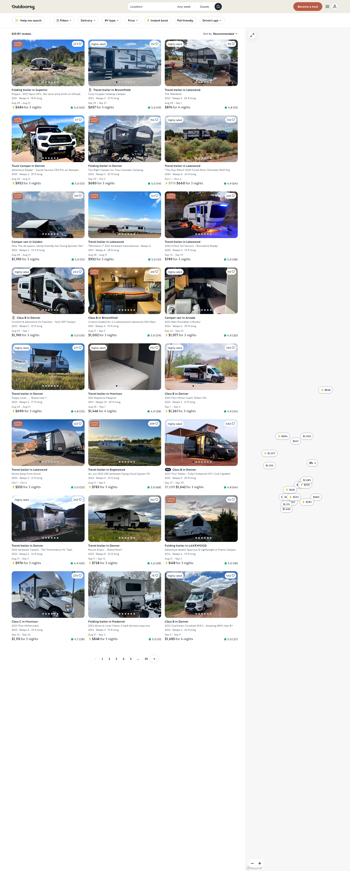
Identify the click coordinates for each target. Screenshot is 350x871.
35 (146, 659)
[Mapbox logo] (254, 868)
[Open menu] (331, 6)
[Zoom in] (260, 863)
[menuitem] (64, 20)
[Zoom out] (252, 863)
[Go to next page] (154, 658)
